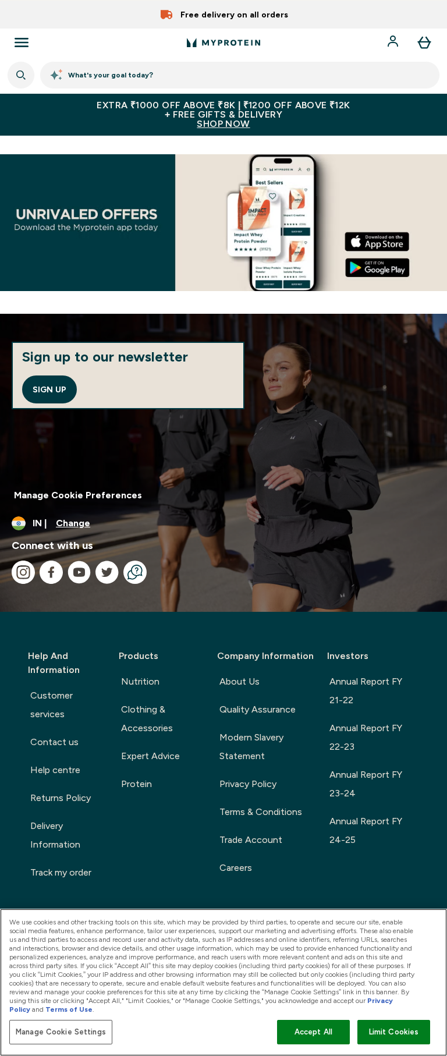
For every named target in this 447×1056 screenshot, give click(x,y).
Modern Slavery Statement (251, 746)
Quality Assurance (257, 709)
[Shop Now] (223, 222)
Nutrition (140, 681)
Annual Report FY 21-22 (365, 690)
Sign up (49, 389)
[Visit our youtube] (79, 572)
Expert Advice (150, 756)
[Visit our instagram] (23, 572)
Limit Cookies (394, 1031)
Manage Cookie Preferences (78, 495)
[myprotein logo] (223, 42)
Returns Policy (60, 798)
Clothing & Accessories (147, 718)
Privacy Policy (247, 784)
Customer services (51, 704)
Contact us (54, 742)
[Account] (394, 42)
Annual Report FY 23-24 (365, 784)
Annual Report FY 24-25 (365, 830)
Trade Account (250, 840)
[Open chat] (135, 572)
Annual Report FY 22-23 (365, 737)
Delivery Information (55, 835)
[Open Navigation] (21, 42)
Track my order (60, 872)
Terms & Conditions (260, 812)
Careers (235, 868)
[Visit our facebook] (51, 572)
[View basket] (424, 42)
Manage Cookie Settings (61, 1031)
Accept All (313, 1031)
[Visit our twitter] (107, 572)
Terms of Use (69, 1009)
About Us (239, 681)
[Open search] (21, 75)
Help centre (55, 770)
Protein (136, 784)
